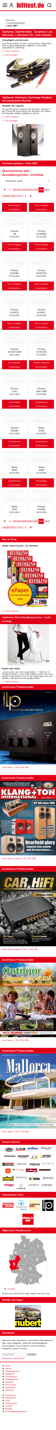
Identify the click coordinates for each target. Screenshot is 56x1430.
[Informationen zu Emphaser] (23, 1157)
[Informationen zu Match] (18, 1170)
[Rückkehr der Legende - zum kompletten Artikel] (28, 141)
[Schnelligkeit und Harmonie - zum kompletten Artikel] (28, 75)
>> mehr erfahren (10, 611)
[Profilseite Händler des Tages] (28, 1316)
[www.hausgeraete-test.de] (21, 1210)
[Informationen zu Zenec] (47, 1185)
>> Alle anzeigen (10, 55)
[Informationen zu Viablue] (21, 1187)
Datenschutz (11, 1403)
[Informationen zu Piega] (21, 1178)
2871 (15, 196)
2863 (20, 189)
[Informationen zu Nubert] (8, 1179)
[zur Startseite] (30, 5)
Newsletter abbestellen (13, 1358)
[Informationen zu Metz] (31, 1171)
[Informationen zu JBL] (8, 1171)
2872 (20, 196)
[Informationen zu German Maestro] (8, 1165)
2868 (46, 189)
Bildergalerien (11, 1379)
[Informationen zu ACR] (8, 1150)
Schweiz (11, 1288)
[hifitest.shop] (28, 1224)
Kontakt (9, 1408)
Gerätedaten (11, 1376)
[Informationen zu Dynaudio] (9, 1156)
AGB (7, 1400)
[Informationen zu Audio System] (20, 1150)
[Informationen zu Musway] (44, 1170)
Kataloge (9, 1382)
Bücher (8, 1368)
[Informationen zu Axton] (32, 1148)
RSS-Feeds (10, 1384)
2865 (31, 189)
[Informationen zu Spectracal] (48, 1178)
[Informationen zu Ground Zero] (21, 1164)
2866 (36, 189)
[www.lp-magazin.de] (48, 1210)
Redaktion (10, 1373)
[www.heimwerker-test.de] (34, 1210)
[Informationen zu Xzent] (33, 1185)
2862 (15, 189)
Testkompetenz (12, 1371)
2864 (26, 189)
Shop (7, 1365)
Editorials (9, 1390)
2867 (41, 189)
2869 (5, 196)
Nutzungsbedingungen (15, 1411)
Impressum (10, 1395)
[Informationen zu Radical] (34, 1179)
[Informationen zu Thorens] (8, 1185)
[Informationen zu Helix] (34, 1164)
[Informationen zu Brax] (46, 1148)
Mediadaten (10, 1397)
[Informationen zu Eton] (46, 1156)
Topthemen (10, 1387)
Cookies (9, 1406)
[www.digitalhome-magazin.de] (8, 1210)
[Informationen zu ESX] (34, 1158)
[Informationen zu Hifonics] (48, 1164)
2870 (10, 196)
